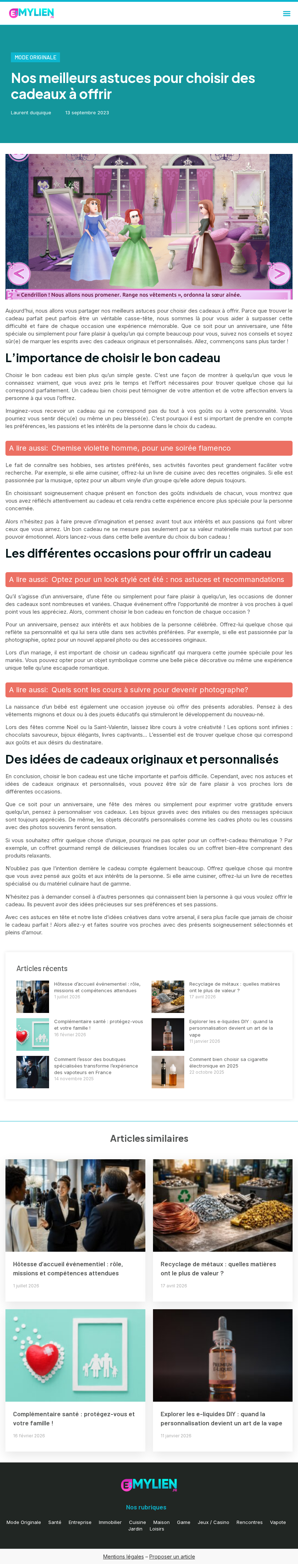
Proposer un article (172, 1556)
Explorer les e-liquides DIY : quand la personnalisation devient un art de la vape (231, 1027)
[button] (287, 13)
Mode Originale (35, 57)
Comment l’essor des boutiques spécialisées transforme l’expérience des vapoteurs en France (96, 1065)
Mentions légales (123, 1556)
